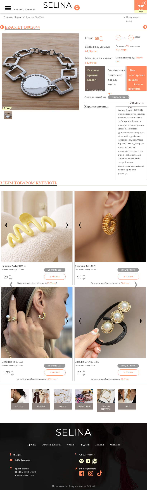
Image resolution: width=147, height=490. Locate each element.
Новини (71, 444)
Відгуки (85, 444)
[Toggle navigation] (8, 8)
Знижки (99, 444)
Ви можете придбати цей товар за (36, 283)
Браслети (19, 17)
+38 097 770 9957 (87, 455)
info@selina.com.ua (21, 460)
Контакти (115, 444)
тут (110, 93)
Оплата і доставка (51, 444)
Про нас (31, 444)
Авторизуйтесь (96, 90)
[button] (11, 285)
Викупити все (118, 97)
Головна (8, 17)
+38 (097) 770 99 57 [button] (24, 9)
